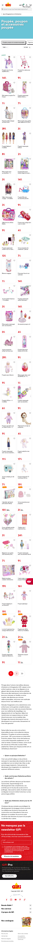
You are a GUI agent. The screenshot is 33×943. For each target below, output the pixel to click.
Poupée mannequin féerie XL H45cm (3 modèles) (7, 655)
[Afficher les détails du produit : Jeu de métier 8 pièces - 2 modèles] (8, 290)
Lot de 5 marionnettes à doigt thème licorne (8, 630)
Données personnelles (7, 941)
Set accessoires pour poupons (23, 503)
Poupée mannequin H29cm (23, 147)
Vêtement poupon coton (23, 655)
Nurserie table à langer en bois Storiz (8, 121)
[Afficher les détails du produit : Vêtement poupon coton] (24, 646)
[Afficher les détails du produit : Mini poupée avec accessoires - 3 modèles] (8, 163)
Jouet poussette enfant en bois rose (7, 350)
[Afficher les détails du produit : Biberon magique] (8, 265)
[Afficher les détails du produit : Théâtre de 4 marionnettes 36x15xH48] (24, 519)
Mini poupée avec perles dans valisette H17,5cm (24, 121)
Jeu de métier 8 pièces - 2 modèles (8, 299)
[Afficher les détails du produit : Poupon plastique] (24, 595)
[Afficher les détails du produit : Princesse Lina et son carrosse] (24, 265)
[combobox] (16, 9)
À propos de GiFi (7, 912)
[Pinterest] (20, 899)
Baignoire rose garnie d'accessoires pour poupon (7, 553)
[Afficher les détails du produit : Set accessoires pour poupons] (24, 494)
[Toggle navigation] (2, 5)
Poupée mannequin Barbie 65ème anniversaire (23, 96)
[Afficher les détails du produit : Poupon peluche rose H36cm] (24, 443)
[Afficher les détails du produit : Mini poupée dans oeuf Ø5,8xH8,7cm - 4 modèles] (24, 367)
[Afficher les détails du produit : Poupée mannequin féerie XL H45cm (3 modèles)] (8, 646)
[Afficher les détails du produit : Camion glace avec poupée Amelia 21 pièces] (24, 570)
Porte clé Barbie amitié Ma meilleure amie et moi (8, 528)
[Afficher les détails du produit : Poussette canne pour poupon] (24, 62)
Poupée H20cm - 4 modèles (7, 401)
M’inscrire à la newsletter (11, 856)
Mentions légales (6, 938)
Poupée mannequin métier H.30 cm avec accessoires (7, 248)
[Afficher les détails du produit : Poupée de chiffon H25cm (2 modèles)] (24, 621)
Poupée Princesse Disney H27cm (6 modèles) (23, 350)
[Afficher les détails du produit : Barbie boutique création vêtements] (8, 570)
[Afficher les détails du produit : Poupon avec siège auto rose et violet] (24, 214)
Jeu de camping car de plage (8, 477)
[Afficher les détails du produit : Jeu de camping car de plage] (8, 468)
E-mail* (4, 840)
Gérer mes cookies (23, 933)
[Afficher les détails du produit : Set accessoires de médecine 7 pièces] (24, 240)
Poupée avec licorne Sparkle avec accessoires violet (7, 70)
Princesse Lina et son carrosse (23, 274)
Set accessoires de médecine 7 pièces (23, 248)
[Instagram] (11, 899)
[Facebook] (6, 899)
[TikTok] (24, 899)
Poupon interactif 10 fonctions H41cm (23, 477)
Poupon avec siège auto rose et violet (24, 223)
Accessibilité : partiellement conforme (22, 938)
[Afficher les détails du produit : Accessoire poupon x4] (24, 316)
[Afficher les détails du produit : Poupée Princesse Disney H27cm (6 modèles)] (24, 341)
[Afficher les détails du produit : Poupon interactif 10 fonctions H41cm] (24, 468)
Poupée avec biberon (8, 375)
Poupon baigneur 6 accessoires (7, 604)
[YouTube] (15, 899)
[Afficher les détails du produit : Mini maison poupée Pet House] (8, 87)
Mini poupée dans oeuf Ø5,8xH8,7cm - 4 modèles (24, 375)
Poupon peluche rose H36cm (23, 452)
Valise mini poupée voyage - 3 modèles (7, 198)
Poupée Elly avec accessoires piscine (23, 198)
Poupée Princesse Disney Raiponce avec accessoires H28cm (24, 172)
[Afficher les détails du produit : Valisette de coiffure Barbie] (8, 214)
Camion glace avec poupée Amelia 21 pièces (23, 579)
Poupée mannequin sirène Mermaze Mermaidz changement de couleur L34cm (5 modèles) (24, 299)
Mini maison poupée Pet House (8, 96)
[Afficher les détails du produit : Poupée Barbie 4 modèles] (8, 138)
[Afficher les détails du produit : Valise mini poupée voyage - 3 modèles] (8, 189)
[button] (23, 5)
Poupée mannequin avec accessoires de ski (24, 553)
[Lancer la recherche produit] (2, 9)
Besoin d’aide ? (6, 905)
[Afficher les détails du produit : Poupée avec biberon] (8, 367)
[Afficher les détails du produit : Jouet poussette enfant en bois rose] (8, 341)
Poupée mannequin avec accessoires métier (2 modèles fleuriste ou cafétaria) (24, 401)
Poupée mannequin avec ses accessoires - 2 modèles (8, 452)
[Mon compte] (26, 5)
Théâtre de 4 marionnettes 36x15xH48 (21, 528)
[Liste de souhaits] (14, 57)
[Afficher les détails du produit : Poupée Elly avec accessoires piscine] (24, 189)
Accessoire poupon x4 (24, 324)
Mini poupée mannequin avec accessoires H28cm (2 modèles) (8, 325)
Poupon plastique (22, 604)
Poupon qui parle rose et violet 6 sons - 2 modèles (8, 426)
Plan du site (4, 933)
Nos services (6, 909)
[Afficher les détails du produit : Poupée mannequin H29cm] (24, 138)
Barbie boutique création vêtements (7, 579)
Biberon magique (6, 273)
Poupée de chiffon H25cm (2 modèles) (23, 630)
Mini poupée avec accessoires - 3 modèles (6, 172)
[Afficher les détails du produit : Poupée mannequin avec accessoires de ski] (24, 545)
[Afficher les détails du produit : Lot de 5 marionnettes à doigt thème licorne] (8, 621)
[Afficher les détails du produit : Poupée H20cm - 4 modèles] (8, 392)
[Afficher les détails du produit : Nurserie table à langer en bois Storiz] (8, 113)
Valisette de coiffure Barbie (7, 223)
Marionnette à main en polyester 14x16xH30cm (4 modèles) (24, 426)
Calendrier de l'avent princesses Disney (7, 503)
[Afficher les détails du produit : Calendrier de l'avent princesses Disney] (8, 494)
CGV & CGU (4, 936)
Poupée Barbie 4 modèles (6, 147)
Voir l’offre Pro (9, 876)
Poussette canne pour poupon (24, 70)
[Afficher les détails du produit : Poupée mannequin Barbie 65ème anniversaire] (24, 87)
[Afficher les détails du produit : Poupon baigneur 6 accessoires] (8, 595)
